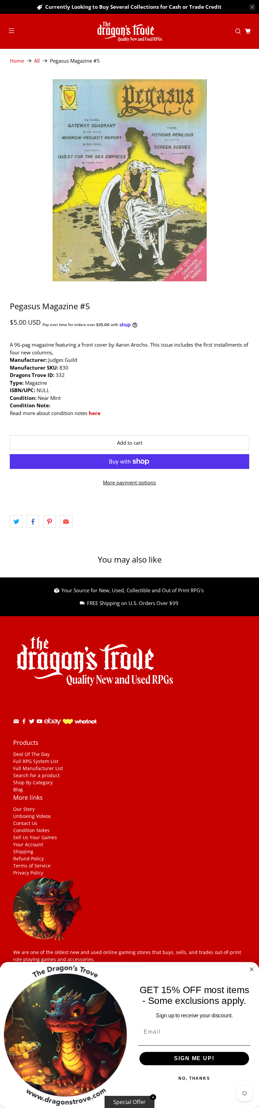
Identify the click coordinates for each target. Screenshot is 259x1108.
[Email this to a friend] (66, 521)
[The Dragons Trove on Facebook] (24, 722)
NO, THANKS (194, 1078)
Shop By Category (33, 782)
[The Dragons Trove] (129, 31)
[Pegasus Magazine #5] (129, 180)
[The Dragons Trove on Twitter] (32, 722)
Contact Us (25, 823)
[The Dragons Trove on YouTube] (39, 722)
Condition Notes (31, 830)
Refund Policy (28, 858)
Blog (18, 789)
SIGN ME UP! (194, 1059)
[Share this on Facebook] (32, 521)
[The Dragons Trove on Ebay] (52, 728)
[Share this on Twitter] (16, 521)
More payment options (129, 482)
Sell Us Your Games (35, 837)
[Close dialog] (252, 969)
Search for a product (36, 775)
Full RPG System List (35, 761)
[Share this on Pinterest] (49, 521)
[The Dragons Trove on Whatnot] (79, 722)
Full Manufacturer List (38, 768)
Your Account (28, 844)
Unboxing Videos (32, 816)
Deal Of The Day (31, 754)
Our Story (24, 809)
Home (17, 60)
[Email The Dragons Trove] (16, 722)
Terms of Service (32, 865)
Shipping (23, 851)
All (37, 60)
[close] (252, 7)
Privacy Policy (28, 872)
